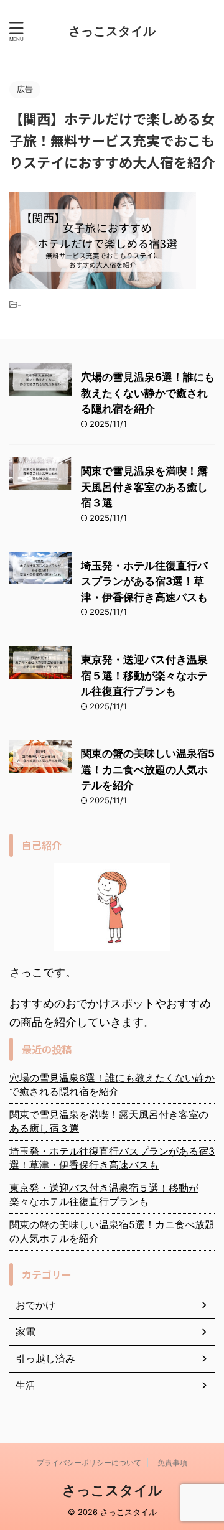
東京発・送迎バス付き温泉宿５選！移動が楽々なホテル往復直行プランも (144, 675)
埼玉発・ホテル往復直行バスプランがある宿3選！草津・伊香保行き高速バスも (144, 581)
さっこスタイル (112, 31)
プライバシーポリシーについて (89, 1462)
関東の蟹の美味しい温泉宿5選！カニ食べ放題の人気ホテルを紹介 (148, 769)
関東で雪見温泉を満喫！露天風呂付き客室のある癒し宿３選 (144, 487)
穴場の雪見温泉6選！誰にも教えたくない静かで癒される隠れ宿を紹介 (148, 393)
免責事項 (172, 1462)
